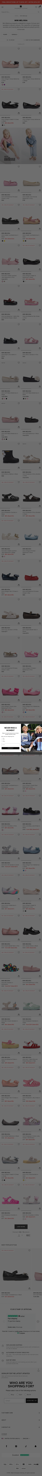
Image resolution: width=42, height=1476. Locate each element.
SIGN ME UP (10, 748)
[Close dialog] (41, 725)
